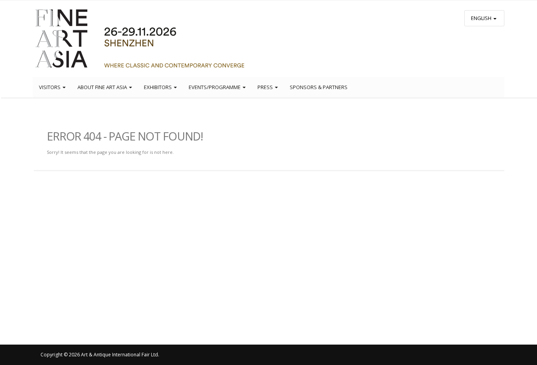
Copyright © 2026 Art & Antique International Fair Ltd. (99, 354)
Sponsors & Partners (319, 87)
